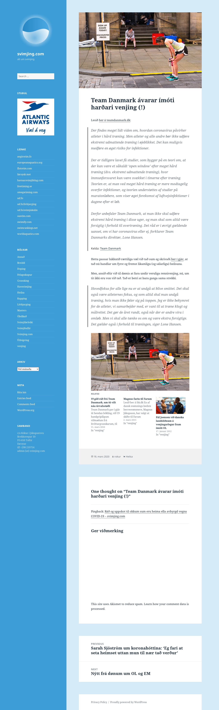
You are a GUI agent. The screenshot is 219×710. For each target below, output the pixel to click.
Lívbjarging (24, 304)
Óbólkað (22, 316)
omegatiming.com (27, 192)
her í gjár (177, 259)
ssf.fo (20, 198)
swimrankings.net (27, 228)
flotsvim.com (24, 168)
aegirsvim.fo (24, 156)
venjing (21, 346)
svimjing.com (30, 53)
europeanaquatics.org (29, 162)
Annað (21, 257)
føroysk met (24, 174)
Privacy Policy (99, 702)
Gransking (23, 280)
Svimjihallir (24, 328)
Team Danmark (110, 248)
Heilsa (20, 292)
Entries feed (24, 398)
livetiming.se (24, 186)
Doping (21, 268)
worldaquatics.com (28, 233)
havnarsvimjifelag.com (30, 180)
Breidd (21, 262)
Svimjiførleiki (25, 322)
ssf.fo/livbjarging (26, 204)
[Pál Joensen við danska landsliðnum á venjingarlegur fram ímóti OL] (170, 405)
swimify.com (24, 222)
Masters (21, 310)
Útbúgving (23, 340)
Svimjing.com (25, 334)
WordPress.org (25, 410)
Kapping (22, 298)
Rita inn (21, 392)
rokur (117, 456)
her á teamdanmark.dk (114, 120)
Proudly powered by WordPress (128, 702)
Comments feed (26, 404)
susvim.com (24, 216)
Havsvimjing (24, 286)
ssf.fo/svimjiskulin (27, 210)
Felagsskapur (24, 274)
